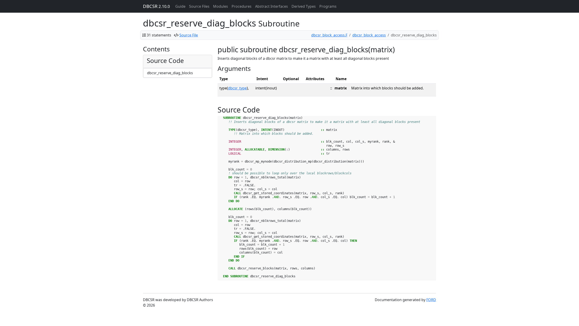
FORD (431, 299)
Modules (220, 6)
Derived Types (304, 6)
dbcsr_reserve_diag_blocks (170, 72)
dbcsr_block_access (369, 35)
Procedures (242, 6)
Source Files (199, 6)
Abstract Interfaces (271, 6)
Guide (180, 6)
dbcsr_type (237, 88)
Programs (328, 6)
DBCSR (156, 6)
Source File (188, 35)
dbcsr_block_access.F (329, 35)
